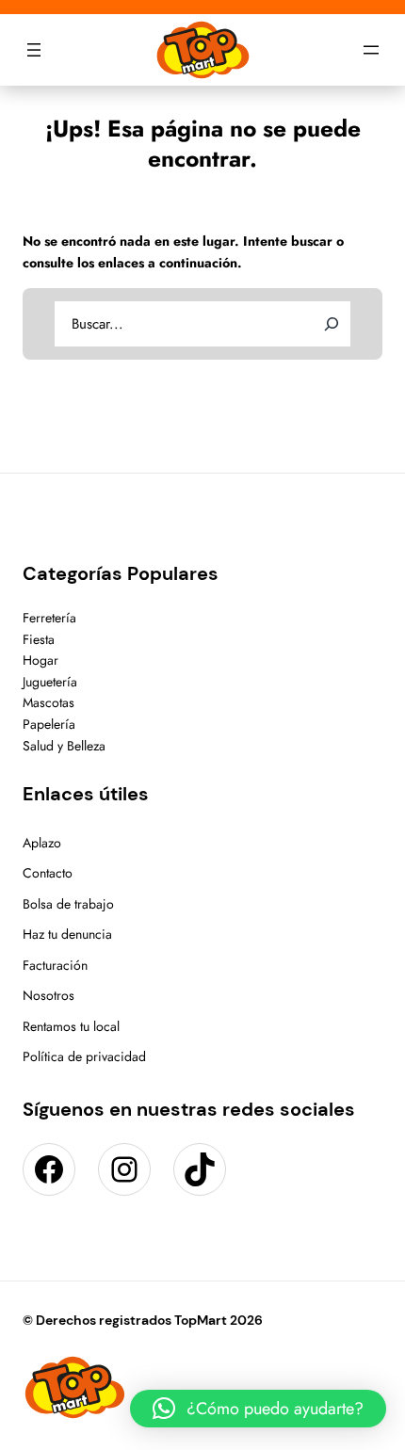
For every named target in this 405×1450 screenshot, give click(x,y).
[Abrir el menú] (34, 50)
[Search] (331, 323)
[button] (258, 1408)
